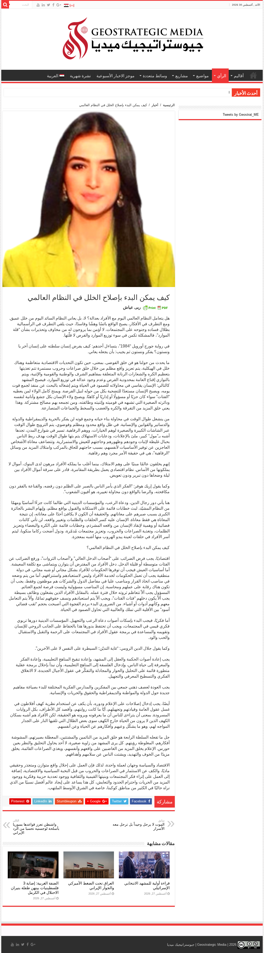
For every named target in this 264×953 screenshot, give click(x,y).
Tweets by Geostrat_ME (241, 115)
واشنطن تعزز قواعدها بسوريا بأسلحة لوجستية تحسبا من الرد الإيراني (36, 827)
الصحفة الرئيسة (253, 75)
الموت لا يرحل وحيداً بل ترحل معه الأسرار (138, 825)
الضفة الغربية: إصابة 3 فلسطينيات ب (204, 92)
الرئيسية (169, 105)
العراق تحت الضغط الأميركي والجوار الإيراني (91, 885)
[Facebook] (53, 5)
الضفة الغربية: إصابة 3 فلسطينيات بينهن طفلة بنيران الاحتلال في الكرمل (35, 888)
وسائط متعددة (155, 76)
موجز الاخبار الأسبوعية (115, 76)
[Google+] (59, 5)
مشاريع (181, 76)
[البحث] (5, 5)
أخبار (155, 105)
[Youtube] (38, 5)
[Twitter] (48, 5)
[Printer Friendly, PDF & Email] (155, 307)
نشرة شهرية (80, 76)
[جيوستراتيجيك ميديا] (132, 38)
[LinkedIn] (43, 5)
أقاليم (239, 76)
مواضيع (202, 76)
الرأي (221, 76)
